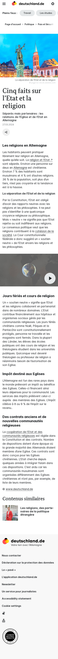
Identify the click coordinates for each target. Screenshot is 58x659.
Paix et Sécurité (46, 24)
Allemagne (20, 167)
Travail (27, 13)
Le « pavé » (9, 569)
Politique (29, 24)
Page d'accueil (13, 24)
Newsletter (8, 584)
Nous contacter (11, 555)
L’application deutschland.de (19, 577)
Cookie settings (11, 605)
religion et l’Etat (40, 159)
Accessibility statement (16, 598)
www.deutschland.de (19, 489)
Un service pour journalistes (19, 591)
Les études (46, 13)
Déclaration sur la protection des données (28, 562)
